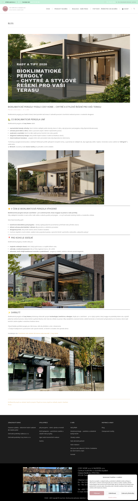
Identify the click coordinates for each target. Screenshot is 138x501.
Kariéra (41, 441)
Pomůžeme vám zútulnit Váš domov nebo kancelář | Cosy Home (38, 333)
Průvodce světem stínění (14, 110)
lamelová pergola (31, 402)
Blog (103, 427)
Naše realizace (74, 445)
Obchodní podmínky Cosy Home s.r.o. (19, 437)
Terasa (9, 404)
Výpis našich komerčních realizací (49, 437)
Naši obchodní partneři (77, 441)
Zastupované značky (108, 431)
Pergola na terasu (41, 402)
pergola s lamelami (63, 402)
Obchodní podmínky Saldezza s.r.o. (18, 434)
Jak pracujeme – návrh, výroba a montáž (51, 427)
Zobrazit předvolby (127, 493)
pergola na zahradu (52, 402)
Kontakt (72, 454)
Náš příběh (73, 427)
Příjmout (97, 493)
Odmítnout (112, 493)
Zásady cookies (112, 497)
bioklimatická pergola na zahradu (17, 402)
